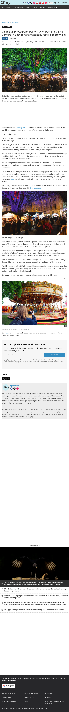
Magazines (52, 7)
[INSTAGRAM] (17, 388)
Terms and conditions (8, 693)
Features (5, 38)
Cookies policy (6, 697)
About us (48, 697)
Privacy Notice (56, 360)
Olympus (6, 379)
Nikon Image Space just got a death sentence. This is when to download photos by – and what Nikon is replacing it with (36, 597)
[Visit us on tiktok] (46, 3)
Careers (26, 701)
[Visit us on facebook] (28, 3)
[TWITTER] (14, 388)
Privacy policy (49, 693)
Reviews (42, 7)
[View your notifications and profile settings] (59, 3)
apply (13, 179)
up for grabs (21, 128)
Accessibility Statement (9, 701)
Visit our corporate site (9, 680)
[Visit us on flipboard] (43, 3)
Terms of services (25, 360)
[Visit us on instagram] (34, 3)
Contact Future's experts (31, 693)
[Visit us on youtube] (37, 3)
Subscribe (50, 2)
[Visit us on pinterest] (40, 3)
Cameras (9, 7)
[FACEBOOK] (11, 388)
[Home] (2, 7)
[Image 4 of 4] (63, 303)
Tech (27, 7)
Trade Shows (15, 22)
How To (34, 7)
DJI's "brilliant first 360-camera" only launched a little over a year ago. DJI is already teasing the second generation (35, 590)
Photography (5, 22)
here (8, 333)
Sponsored (14, 38)
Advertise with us (29, 697)
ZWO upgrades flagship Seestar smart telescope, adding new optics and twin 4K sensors (34, 610)
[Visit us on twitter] (31, 3)
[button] (65, 3)
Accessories (19, 7)
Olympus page (35, 188)
